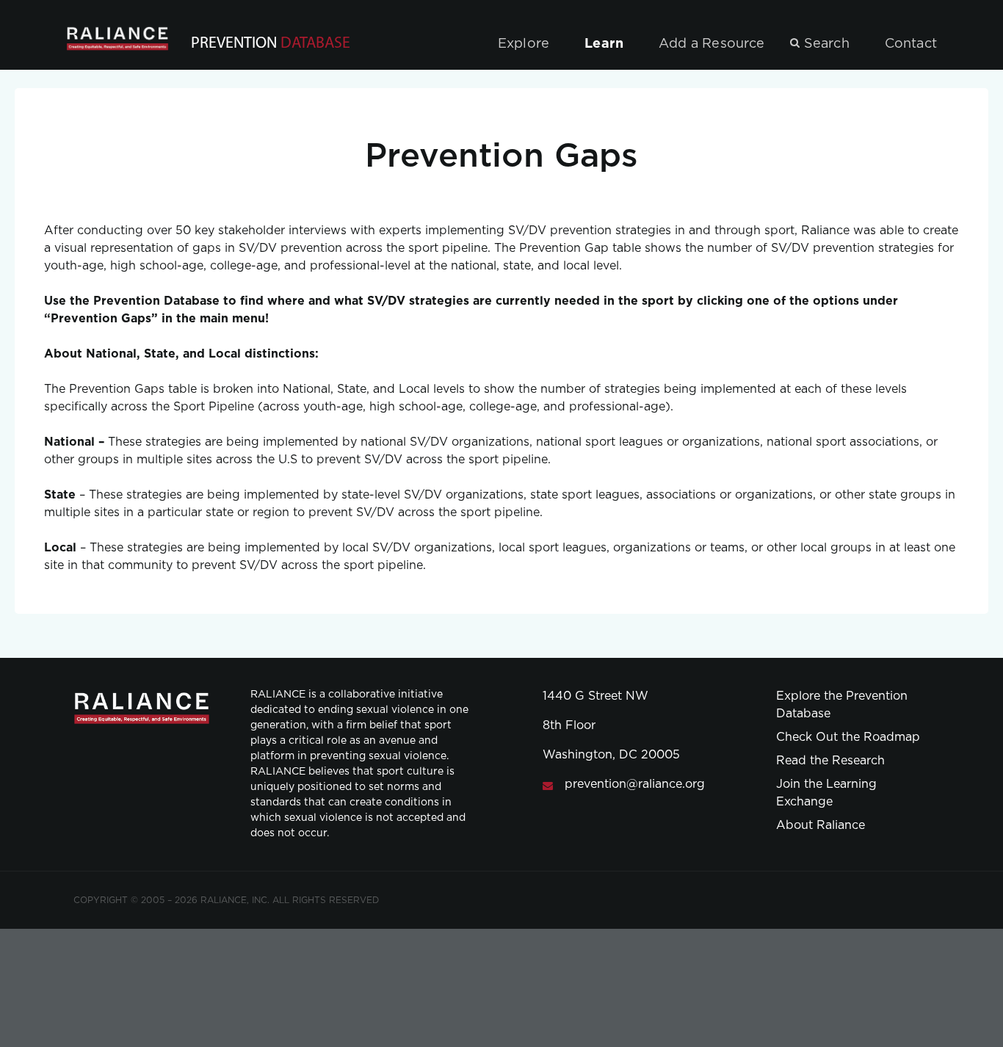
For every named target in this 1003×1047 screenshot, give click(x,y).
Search (827, 44)
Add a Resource (712, 44)
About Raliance (820, 825)
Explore (523, 44)
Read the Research (830, 761)
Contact (911, 44)
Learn (603, 44)
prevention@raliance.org (635, 784)
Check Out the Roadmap (848, 737)
